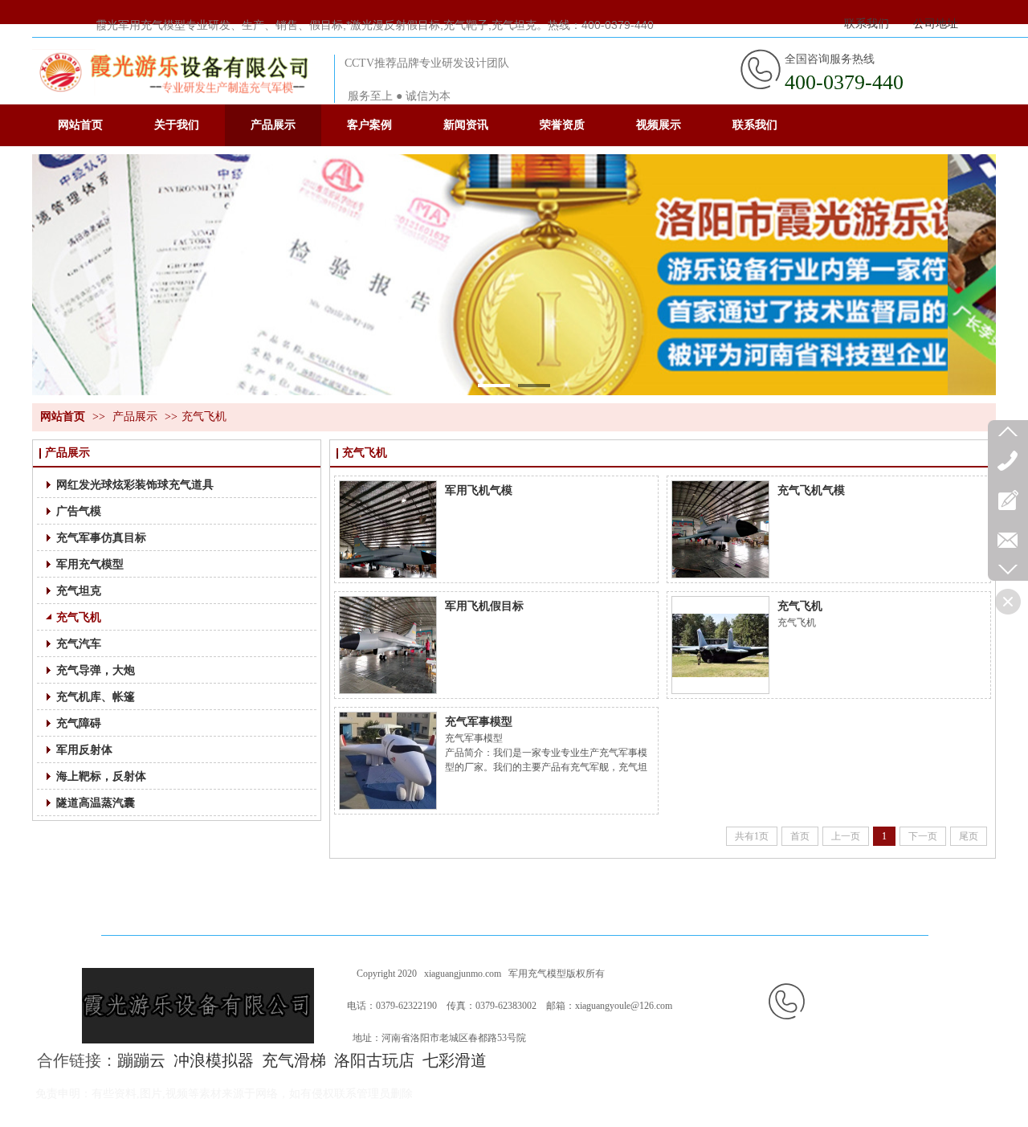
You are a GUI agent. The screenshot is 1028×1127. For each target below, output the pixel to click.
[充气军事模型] (388, 761)
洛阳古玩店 (374, 1060)
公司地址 (935, 24)
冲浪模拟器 (213, 1060)
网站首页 (62, 416)
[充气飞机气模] (720, 529)
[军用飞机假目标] (388, 645)
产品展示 (134, 416)
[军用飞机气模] (388, 529)
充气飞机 (204, 416)
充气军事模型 (478, 721)
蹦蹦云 (141, 1060)
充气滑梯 (294, 1060)
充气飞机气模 (811, 490)
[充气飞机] (720, 645)
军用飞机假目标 (484, 605)
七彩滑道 (454, 1060)
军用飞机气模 (478, 490)
